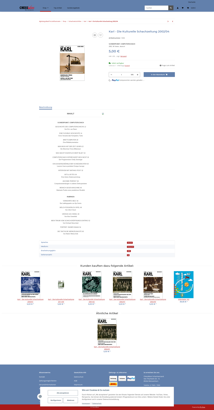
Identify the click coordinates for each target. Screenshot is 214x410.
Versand (123, 56)
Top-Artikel (58, 8)
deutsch (130, 243)
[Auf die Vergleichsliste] (94, 35)
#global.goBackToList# (46, 21)
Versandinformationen (47, 385)
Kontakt (42, 377)
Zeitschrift (130, 247)
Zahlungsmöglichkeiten (48, 381)
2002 (129, 251)
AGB (75, 381)
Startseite (191, 2)
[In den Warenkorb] (41, 29)
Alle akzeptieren (63, 393)
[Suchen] (170, 7)
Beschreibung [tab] (45, 107)
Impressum (86, 403)
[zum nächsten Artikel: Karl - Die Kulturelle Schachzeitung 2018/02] (168, 21)
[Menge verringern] (111, 74)
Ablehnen (70, 400)
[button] (177, 8)
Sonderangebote (73, 8)
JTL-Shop (202, 407)
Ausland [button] (127, 66)
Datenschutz (97, 403)
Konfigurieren (56, 400)
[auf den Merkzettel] (100, 35)
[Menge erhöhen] (137, 74)
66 (128, 255)
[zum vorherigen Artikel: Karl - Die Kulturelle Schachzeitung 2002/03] (172, 21)
